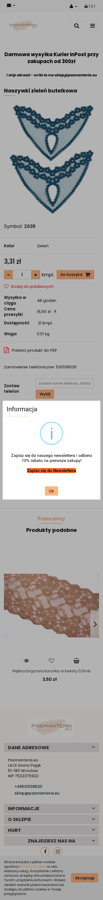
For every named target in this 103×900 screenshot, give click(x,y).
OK (51, 491)
